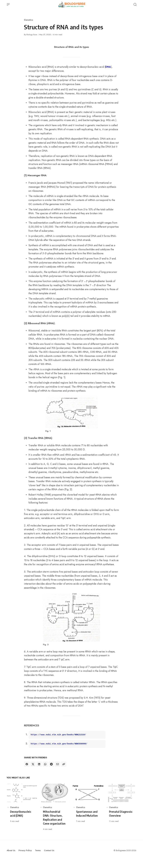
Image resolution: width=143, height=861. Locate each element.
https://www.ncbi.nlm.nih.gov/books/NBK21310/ (58, 735)
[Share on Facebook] (27, 764)
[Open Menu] (8, 4)
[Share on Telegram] (51, 764)
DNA (108, 67)
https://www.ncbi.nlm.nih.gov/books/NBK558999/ (59, 744)
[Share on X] (33, 764)
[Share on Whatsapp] (45, 764)
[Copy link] (63, 764)
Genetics (28, 19)
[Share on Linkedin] (39, 764)
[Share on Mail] (57, 764)
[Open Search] (135, 4)
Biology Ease (32, 34)
